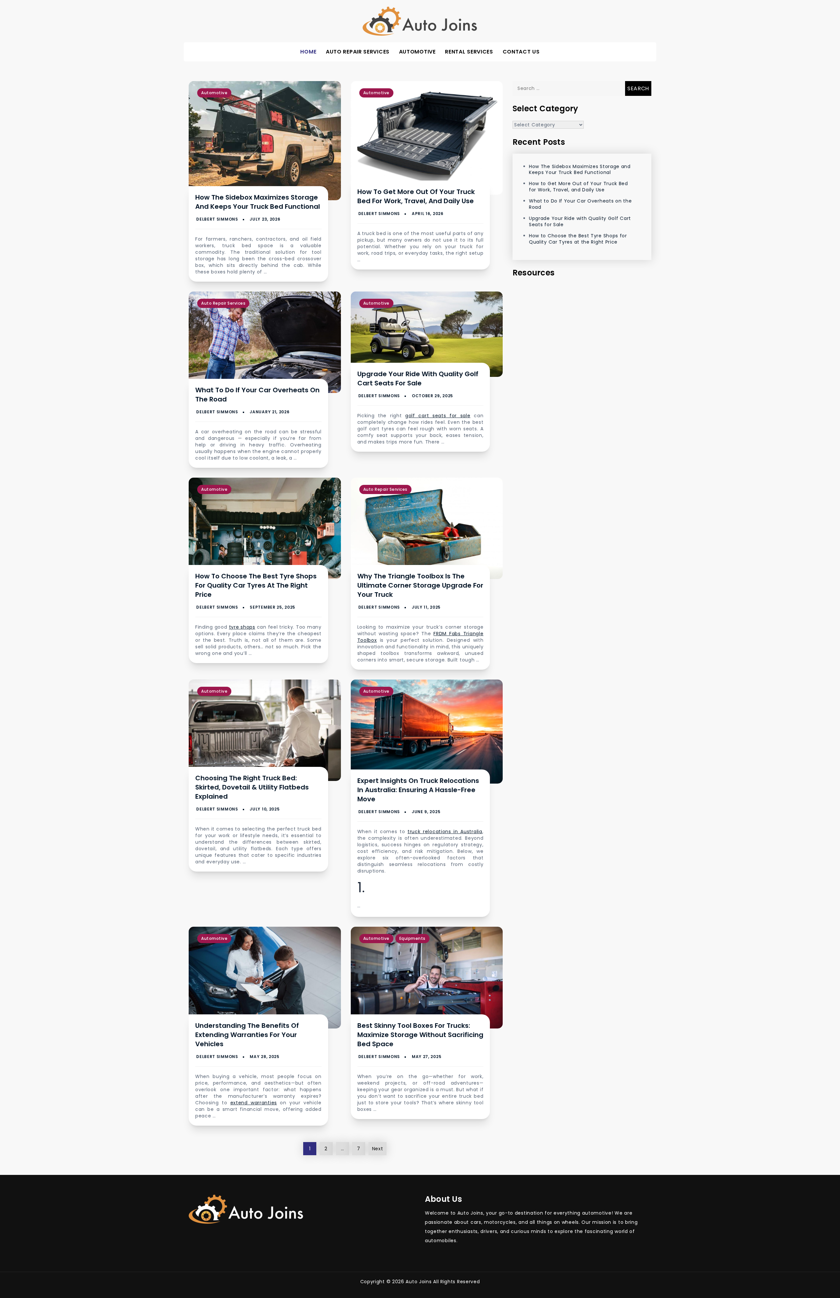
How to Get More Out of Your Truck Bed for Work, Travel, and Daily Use (416, 196)
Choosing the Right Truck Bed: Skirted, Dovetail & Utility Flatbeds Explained (252, 787)
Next (377, 1148)
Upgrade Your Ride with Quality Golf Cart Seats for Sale (417, 378)
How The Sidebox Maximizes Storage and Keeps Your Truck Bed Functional (257, 202)
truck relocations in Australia (445, 831)
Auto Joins (418, 1281)
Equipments (412, 938)
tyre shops (242, 627)
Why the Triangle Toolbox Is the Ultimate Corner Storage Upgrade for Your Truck (420, 585)
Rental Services (469, 51)
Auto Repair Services (357, 51)
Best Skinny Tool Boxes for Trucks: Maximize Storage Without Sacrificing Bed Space (420, 1035)
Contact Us (521, 51)
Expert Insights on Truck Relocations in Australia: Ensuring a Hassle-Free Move (418, 790)
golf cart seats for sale (438, 415)
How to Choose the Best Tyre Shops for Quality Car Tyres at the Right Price (256, 585)
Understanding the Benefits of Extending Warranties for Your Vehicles (247, 1035)
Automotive (417, 51)
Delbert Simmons (217, 219)
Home (308, 51)
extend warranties (253, 1102)
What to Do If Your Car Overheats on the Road (580, 204)
